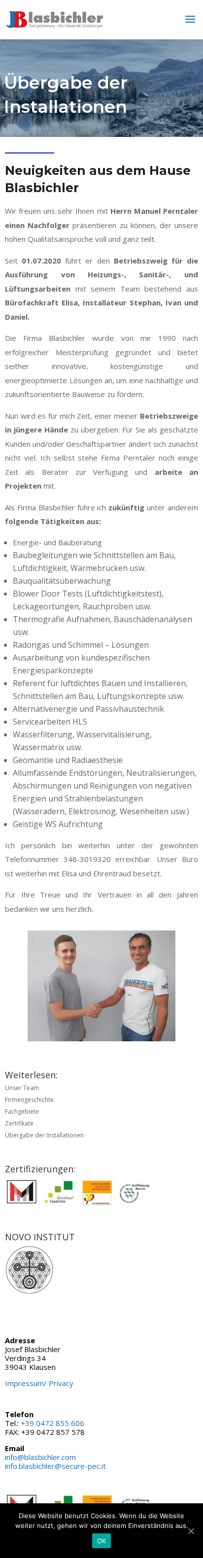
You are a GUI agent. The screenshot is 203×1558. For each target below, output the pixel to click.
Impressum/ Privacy (39, 1383)
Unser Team (22, 1088)
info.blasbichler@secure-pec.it (55, 1466)
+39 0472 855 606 (52, 1423)
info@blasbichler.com (40, 1457)
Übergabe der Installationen (44, 1135)
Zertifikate (19, 1123)
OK (101, 1541)
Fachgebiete (22, 1111)
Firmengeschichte (29, 1099)
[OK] (191, 1531)
